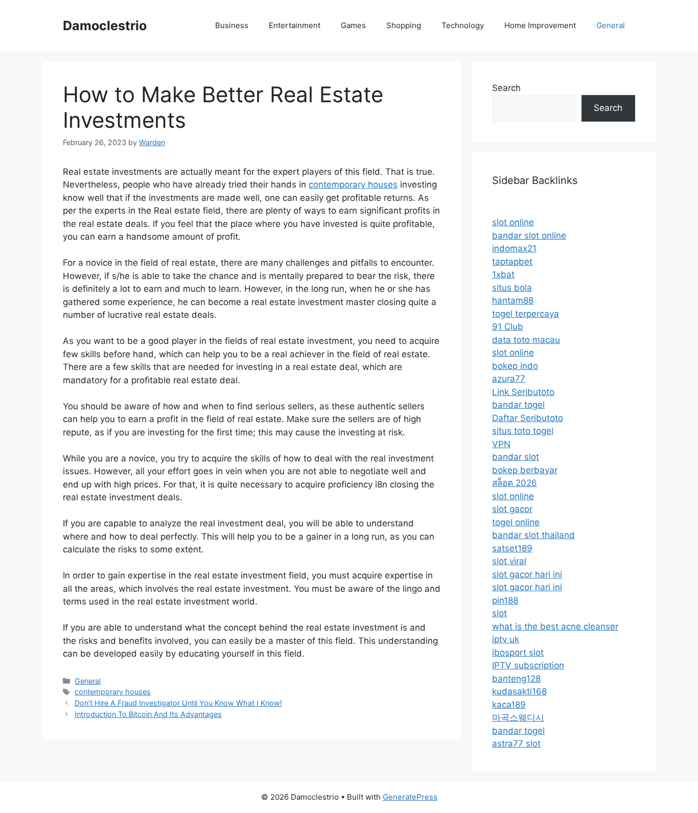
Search (506, 88)
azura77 (508, 379)
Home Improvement (540, 25)
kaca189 (509, 705)
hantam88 (512, 300)
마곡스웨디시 (518, 717)
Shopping (403, 25)
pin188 (505, 600)
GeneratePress (410, 797)
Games (353, 25)
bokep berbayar (524, 470)
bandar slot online (529, 235)
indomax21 (514, 248)
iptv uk (505, 639)
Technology (462, 25)
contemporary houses (353, 184)
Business (231, 25)
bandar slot (515, 457)
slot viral (509, 561)
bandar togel (518, 405)
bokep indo (515, 366)
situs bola (512, 288)
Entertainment (294, 25)
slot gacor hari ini (527, 574)
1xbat (503, 274)
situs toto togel (522, 431)
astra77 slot (516, 743)
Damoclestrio (105, 25)
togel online (516, 522)
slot (499, 613)
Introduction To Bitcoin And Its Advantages (148, 714)
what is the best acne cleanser (555, 626)
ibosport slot (518, 652)
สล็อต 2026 (514, 483)
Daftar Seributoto (527, 418)
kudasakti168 (519, 691)
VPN (501, 444)
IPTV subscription (528, 665)
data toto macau (526, 340)
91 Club (507, 326)
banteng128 (516, 678)
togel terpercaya (525, 314)
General (610, 25)
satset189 (512, 548)
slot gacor (512, 509)
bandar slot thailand (533, 535)
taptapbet (512, 262)
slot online (513, 222)
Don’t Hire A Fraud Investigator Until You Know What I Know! (178, 703)
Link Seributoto (523, 392)
